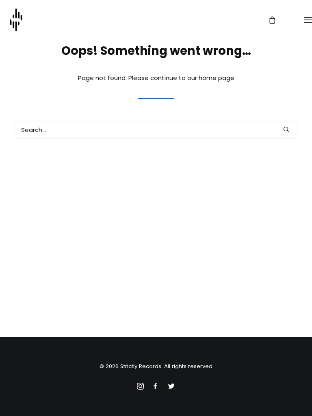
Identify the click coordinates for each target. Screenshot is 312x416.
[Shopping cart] (268, 20)
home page (216, 78)
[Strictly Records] (16, 20)
